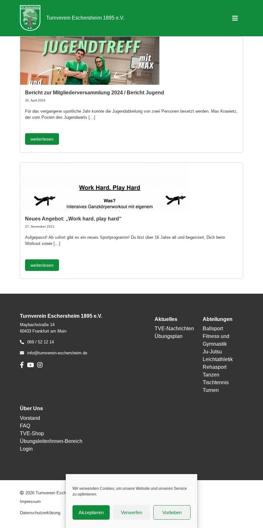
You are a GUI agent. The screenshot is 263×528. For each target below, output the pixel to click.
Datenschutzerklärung (40, 512)
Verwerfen (131, 512)
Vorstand (30, 418)
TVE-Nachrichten (174, 328)
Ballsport (213, 328)
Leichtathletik (218, 359)
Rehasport (214, 367)
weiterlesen (42, 139)
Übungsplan (168, 336)
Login (26, 449)
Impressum (30, 501)
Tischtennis (216, 382)
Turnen (211, 390)
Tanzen (211, 374)
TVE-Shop (32, 433)
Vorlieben (172, 512)
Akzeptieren (91, 512)
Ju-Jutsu (212, 351)
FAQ (25, 425)
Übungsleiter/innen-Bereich (51, 441)
